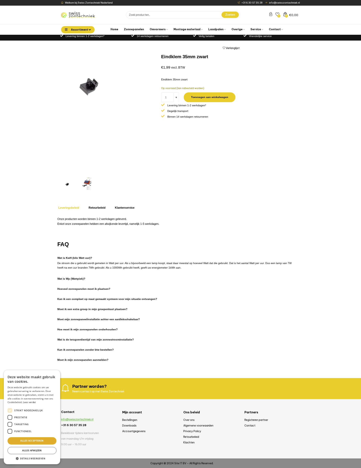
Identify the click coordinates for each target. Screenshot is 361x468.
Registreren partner (256, 420)
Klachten (189, 442)
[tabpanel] (176, 222)
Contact (275, 29)
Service (256, 29)
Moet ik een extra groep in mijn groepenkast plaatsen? (92, 309)
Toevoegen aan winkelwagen (209, 97)
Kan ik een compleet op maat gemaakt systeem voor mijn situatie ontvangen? (107, 298)
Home (114, 29)
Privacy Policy (192, 431)
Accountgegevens (134, 431)
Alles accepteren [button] (31, 440)
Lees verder (29, 402)
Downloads (129, 425)
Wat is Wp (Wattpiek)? (71, 278)
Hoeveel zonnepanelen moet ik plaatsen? (83, 288)
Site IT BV (180, 463)
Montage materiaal (187, 29)
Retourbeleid (191, 437)
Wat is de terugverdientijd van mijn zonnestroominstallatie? (95, 339)
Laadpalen (216, 29)
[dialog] (32, 417)
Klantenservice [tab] (124, 207)
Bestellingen (129, 420)
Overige (237, 29)
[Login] (271, 15)
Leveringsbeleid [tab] (68, 207)
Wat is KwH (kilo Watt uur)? (74, 257)
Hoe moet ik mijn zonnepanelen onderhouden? (87, 329)
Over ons (189, 420)
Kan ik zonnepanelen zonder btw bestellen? (85, 349)
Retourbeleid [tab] (97, 207)
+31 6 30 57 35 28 (73, 425)
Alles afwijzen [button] (32, 450)
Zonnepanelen (134, 29)
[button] (177, 256)
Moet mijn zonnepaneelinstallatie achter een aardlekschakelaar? (98, 319)
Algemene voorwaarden (198, 425)
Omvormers (158, 29)
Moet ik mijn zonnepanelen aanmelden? (82, 359)
